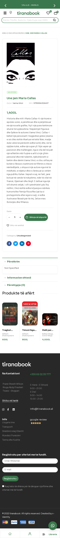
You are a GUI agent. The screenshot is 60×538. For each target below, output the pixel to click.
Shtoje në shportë (37, 217)
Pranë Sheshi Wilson (13, 384)
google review (38, 419)
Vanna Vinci (18, 103)
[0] (48, 13)
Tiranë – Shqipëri (11, 391)
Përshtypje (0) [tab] (16, 285)
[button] (5, 5)
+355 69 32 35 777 (40, 374)
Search (55, 20)
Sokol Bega (47, 335)
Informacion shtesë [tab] (19, 277)
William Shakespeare (8, 335)
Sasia (9, 211)
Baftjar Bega (47, 334)
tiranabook (15, 513)
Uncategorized (16, 33)
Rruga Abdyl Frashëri (13, 387)
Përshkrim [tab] (13, 261)
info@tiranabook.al (41, 408)
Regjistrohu (10, 478)
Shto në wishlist (17, 225)
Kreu (4, 33)
